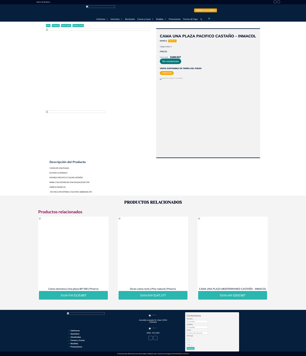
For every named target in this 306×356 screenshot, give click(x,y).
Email (189, 330)
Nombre (190, 319)
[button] (201, 19)
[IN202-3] (98, 67)
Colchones (100, 19)
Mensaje (190, 336)
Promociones (175, 19)
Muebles (159, 19)
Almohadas (130, 19)
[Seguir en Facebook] (275, 2)
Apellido (190, 324)
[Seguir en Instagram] (278, 2)
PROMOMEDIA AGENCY (180, 354)
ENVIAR (191, 348)
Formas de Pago (190, 19)
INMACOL (172, 41)
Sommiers (115, 19)
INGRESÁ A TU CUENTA (205, 10)
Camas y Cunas (144, 19)
